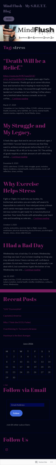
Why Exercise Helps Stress (21, 187)
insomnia (12, 111)
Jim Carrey (33, 111)
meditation (7, 230)
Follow (16, 413)
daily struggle (29, 166)
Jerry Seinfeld (22, 111)
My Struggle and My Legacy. (24, 129)
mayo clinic (42, 228)
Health (5, 111)
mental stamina (9, 113)
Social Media (30, 113)
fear (40, 279)
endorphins (14, 228)
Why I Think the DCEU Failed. (17, 322)
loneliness (13, 169)
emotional (26, 279)
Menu (9, 19)
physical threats (34, 230)
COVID (34, 108)
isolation (44, 166)
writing (20, 171)
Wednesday (13, 284)
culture (40, 108)
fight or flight (32, 228)
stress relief (19, 233)
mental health (43, 111)
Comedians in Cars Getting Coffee (16, 108)
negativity (20, 113)
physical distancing (20, 230)
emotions (35, 279)
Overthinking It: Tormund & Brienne (19, 329)
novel (44, 169)
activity (6, 228)
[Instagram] (6, 449)
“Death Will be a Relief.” (24, 64)
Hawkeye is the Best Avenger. (17, 335)
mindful (31, 282)
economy (47, 108)
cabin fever (12, 166)
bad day (11, 279)
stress (38, 113)
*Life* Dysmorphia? (12, 309)
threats (28, 233)
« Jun (5, 385)
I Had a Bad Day (23, 245)
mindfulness (39, 282)
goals (38, 166)
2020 (5, 166)
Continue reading (20, 98)
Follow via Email (24, 390)
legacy (5, 169)
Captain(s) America (12, 315)
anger (5, 279)
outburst (48, 282)
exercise (23, 228)
